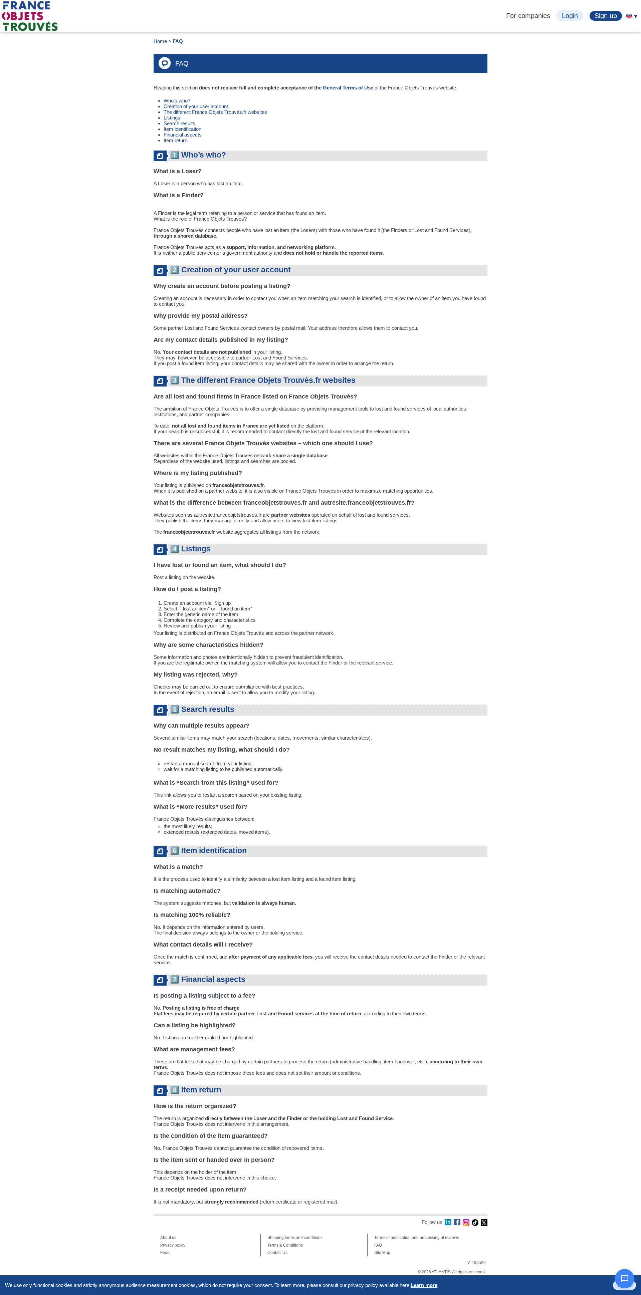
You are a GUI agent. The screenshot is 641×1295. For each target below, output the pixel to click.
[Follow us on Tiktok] (475, 1222)
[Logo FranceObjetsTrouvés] (30, 16)
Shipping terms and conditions (295, 1237)
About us (168, 1237)
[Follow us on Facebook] (457, 1222)
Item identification (182, 129)
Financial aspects (183, 135)
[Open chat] (624, 1278)
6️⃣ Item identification (208, 850)
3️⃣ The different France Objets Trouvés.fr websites (263, 380)
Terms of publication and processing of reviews (416, 1237)
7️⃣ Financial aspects (207, 979)
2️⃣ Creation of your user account (230, 270)
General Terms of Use (348, 87)
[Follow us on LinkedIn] (448, 1222)
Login (570, 15)
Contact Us (277, 1252)
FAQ (178, 41)
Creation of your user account (196, 106)
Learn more (424, 1285)
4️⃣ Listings (190, 549)
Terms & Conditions (285, 1245)
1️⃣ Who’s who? (198, 155)
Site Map (382, 1252)
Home (160, 41)
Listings (172, 117)
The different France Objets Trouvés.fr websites (215, 112)
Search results (179, 123)
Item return (175, 140)
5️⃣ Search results (202, 709)
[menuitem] (629, 16)
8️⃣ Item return (195, 1090)
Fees (164, 1252)
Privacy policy (172, 1245)
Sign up (606, 15)
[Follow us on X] (484, 1222)
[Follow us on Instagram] (466, 1222)
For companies (528, 15)
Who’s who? (178, 100)
